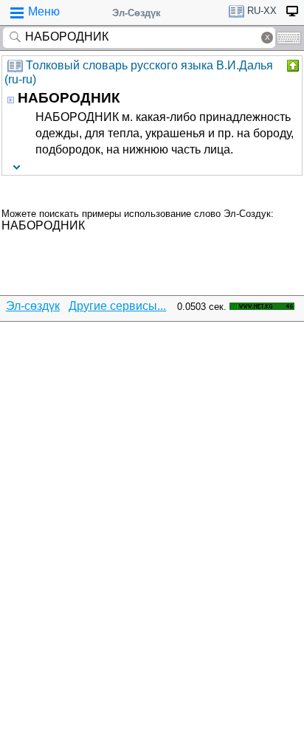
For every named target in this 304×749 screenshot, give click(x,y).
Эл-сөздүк (33, 306)
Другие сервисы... (117, 306)
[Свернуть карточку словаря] (291, 65)
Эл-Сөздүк (136, 12)
